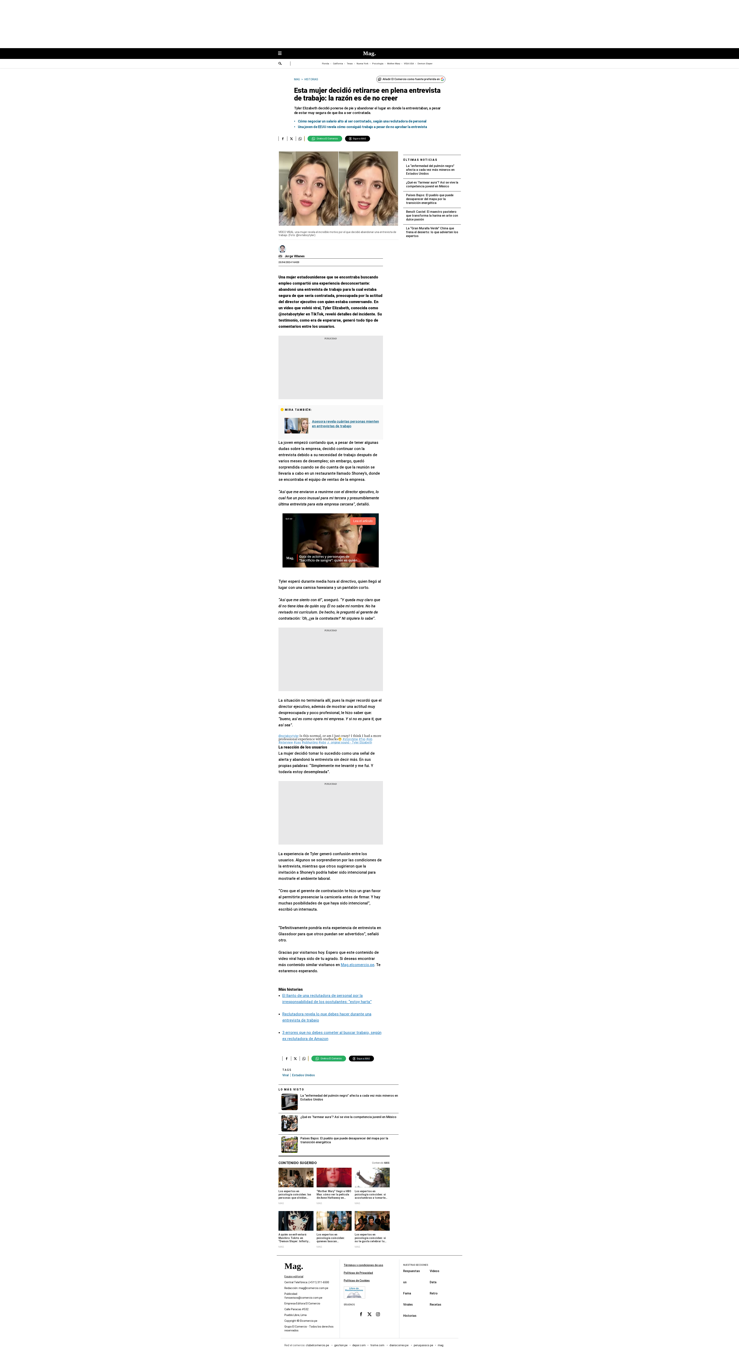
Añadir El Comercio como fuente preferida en (411, 79)
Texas (350, 64)
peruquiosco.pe (423, 1345)
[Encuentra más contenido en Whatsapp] (300, 138)
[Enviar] (280, 64)
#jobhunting (310, 742)
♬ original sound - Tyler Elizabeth (349, 742)
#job (369, 739)
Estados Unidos (303, 1075)
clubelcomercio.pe (318, 1345)
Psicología (377, 64)
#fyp (362, 739)
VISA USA (409, 64)
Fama (407, 1293)
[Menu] (281, 54)
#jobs (322, 742)
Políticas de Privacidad (358, 1272)
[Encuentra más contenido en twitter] (291, 138)
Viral (285, 1075)
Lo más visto (291, 1089)
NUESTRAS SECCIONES (415, 1265)
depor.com (359, 1345)
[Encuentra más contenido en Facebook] (282, 138)
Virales (408, 1304)
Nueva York (362, 64)
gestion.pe (341, 1345)
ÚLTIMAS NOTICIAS (420, 159)
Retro (434, 1293)
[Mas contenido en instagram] (378, 1314)
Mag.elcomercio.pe (357, 964)
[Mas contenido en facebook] (361, 1314)
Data (433, 1282)
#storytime (350, 739)
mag (440, 1345)
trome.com (377, 1345)
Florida (325, 64)
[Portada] (293, 1273)
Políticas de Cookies (357, 1280)
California (338, 64)
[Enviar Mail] (280, 256)
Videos (434, 1271)
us (405, 1282)
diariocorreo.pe (399, 1345)
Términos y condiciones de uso (363, 1265)
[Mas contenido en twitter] (369, 1314)
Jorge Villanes (295, 256)
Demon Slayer (425, 64)
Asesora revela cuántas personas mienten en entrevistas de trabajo (345, 423)
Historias (409, 1316)
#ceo (297, 742)
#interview (285, 742)
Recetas (435, 1304)
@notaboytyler (288, 736)
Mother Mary (393, 64)
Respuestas (411, 1271)
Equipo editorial (293, 1276)
